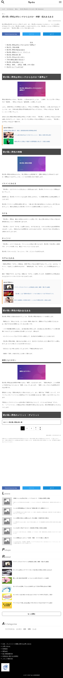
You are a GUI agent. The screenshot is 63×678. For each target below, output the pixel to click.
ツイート (31, 34)
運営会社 (5, 651)
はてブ (52, 34)
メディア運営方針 (7, 658)
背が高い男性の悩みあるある (16, 50)
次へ (36, 428)
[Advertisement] (31, 462)
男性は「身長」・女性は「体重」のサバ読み (21, 65)
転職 (29, 629)
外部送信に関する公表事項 (10, 656)
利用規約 (5, 649)
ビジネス (19, 629)
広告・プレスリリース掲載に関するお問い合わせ (16, 644)
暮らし (3, 13)
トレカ (34, 629)
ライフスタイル (10, 629)
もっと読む (31, 614)
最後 (40, 428)
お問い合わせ (6, 646)
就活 (24, 629)
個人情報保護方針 (7, 654)
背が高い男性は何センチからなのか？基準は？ (21, 45)
